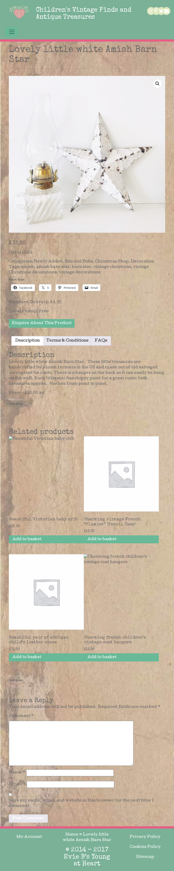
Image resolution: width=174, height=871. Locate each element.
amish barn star (53, 267)
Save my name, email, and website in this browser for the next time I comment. (81, 803)
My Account (29, 837)
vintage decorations (79, 273)
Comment (21, 716)
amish (27, 267)
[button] (157, 84)
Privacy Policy (145, 837)
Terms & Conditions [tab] (67, 341)
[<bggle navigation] (11, 31)
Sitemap (145, 857)
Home (71, 835)
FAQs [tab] (101, 341)
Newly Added (48, 262)
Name (17, 773)
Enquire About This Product (42, 323)
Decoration (142, 262)
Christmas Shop (112, 262)
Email (17, 784)
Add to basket (26, 539)
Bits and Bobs (79, 262)
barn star (81, 267)
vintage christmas (112, 267)
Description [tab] (27, 341)
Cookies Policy (145, 847)
